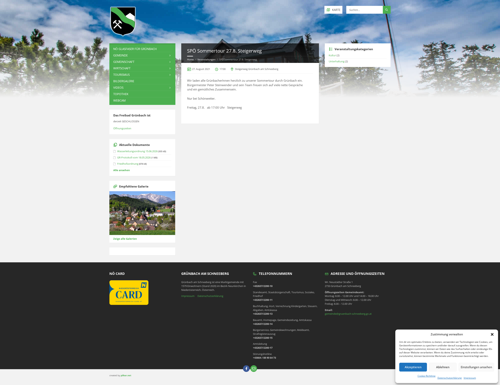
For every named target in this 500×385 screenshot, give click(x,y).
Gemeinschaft (123, 62)
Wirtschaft (121, 68)
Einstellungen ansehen (476, 367)
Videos (118, 87)
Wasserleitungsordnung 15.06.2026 (137, 151)
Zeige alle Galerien (125, 238)
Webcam (119, 100)
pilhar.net (126, 375)
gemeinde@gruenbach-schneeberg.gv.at (348, 313)
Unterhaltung (336, 61)
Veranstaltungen (206, 59)
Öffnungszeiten (122, 128)
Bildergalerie (123, 81)
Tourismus (121, 75)
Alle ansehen (121, 170)
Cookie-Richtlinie (427, 376)
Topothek (120, 94)
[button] (492, 334)
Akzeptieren (413, 367)
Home (190, 59)
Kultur (332, 55)
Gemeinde (120, 55)
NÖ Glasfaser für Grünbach (135, 49)
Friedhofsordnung (127, 163)
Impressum (470, 378)
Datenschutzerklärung (450, 378)
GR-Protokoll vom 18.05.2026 (134, 157)
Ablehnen (442, 367)
